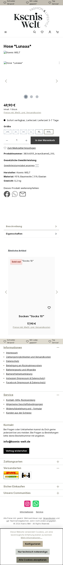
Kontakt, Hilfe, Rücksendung (20, 400)
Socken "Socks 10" (31, 316)
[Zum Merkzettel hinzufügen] (49, 308)
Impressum (12, 352)
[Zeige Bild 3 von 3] (37, 96)
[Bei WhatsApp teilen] (15, 194)
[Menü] (5, 32)
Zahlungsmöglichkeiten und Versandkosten (28, 357)
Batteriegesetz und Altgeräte (21, 369)
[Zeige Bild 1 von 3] (25, 96)
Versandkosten (49, 518)
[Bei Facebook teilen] (7, 194)
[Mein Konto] (50, 32)
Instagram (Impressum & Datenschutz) (25, 378)
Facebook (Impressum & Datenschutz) (26, 382)
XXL (49, 131)
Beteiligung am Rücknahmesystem (24, 365)
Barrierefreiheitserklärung (19, 374)
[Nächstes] (56, 81)
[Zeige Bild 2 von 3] (31, 96)
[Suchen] (34, 32)
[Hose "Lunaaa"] (31, 81)
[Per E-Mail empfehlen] (23, 194)
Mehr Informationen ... (31, 537)
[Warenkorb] (57, 32)
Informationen (13, 347)
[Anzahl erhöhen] (26, 140)
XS (9, 132)
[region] (31, 81)
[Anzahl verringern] (7, 140)
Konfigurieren (32, 544)
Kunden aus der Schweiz (18, 412)
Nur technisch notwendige (32, 551)
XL (39, 131)
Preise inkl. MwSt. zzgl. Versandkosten (22, 112)
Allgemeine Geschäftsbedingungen (24, 404)
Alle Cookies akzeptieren (33, 560)
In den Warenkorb (45, 140)
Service (8, 394)
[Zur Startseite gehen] (31, 17)
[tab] (31, 226)
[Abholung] (25, 475)
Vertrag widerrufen (16, 451)
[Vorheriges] (6, 81)
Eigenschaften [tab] (14, 233)
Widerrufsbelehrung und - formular (24, 408)
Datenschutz (12, 361)
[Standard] (11, 475)
